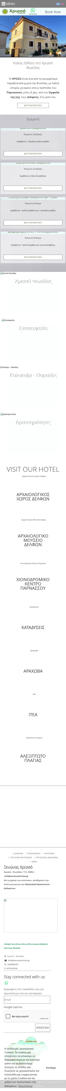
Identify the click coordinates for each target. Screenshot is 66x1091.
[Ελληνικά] (58, 3)
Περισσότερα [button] (25, 1086)
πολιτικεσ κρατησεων (21, 857)
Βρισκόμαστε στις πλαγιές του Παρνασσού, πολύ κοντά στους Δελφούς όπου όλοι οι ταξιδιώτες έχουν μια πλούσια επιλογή (33, 331)
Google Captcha (13, 1007)
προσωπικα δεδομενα (47, 857)
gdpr (34, 861)
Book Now (53, 11)
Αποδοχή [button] (51, 1068)
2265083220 (12, 964)
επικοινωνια (33, 853)
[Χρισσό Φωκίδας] (33, 278)
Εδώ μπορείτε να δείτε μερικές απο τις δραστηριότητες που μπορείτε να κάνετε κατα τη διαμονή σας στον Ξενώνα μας (33, 425)
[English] (62, 3)
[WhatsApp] (33, 10)
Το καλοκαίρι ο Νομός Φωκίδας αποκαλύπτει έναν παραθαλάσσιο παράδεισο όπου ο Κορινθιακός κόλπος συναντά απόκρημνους (33, 380)
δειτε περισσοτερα (33, 153)
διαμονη (18, 853)
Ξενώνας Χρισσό (13, 11)
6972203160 (12, 968)
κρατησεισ (49, 853)
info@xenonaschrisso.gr (16, 876)
